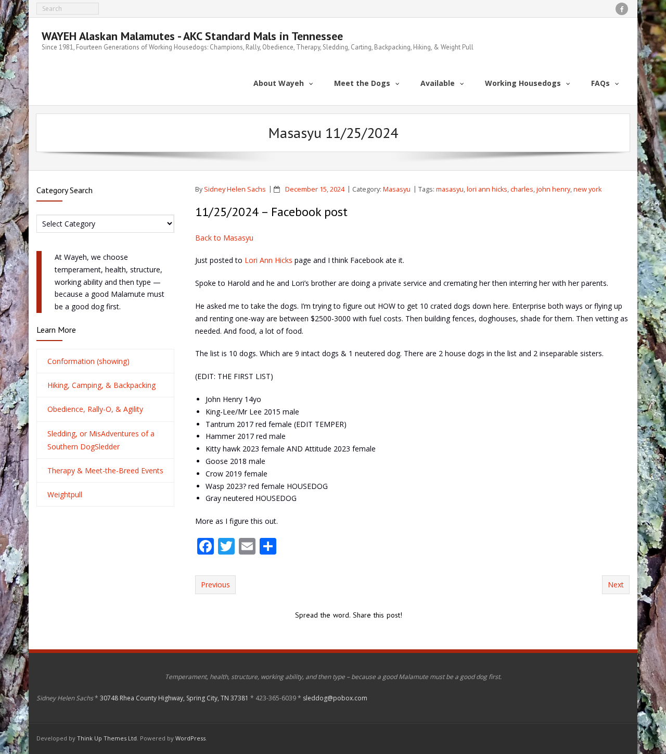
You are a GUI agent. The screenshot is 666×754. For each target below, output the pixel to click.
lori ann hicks (487, 189)
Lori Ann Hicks (268, 260)
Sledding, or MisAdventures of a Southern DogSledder (101, 440)
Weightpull (64, 494)
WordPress (190, 738)
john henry (553, 189)
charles (521, 189)
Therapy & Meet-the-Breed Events (105, 470)
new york (587, 189)
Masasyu (397, 189)
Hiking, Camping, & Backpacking (101, 385)
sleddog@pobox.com (335, 698)
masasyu (450, 189)
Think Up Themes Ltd (107, 738)
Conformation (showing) (88, 361)
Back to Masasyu (224, 238)
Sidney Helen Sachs (235, 189)
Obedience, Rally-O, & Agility (95, 409)
